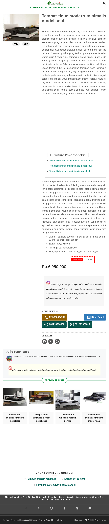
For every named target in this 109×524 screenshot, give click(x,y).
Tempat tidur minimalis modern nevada (67, 417)
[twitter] (50, 341)
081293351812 (82, 324)
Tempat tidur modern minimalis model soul (70, 166)
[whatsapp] (57, 341)
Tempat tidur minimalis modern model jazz (15, 417)
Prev (16, 44)
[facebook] (44, 341)
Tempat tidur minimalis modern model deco (41, 417)
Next (26, 44)
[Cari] (104, 4)
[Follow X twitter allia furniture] (39, 508)
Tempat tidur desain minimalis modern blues (71, 160)
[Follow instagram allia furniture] (51, 508)
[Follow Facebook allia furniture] (26, 508)
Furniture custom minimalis (41, 479)
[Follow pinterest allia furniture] (77, 508)
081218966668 (56, 324)
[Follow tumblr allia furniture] (64, 508)
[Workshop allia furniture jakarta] (54, 6)
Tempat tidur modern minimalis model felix (70, 171)
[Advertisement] (75, 125)
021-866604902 (57, 317)
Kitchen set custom (74, 479)
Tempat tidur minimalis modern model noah (94, 417)
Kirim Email (97, 317)
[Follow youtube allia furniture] (90, 508)
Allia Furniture (100, 520)
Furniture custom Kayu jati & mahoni (56, 485)
